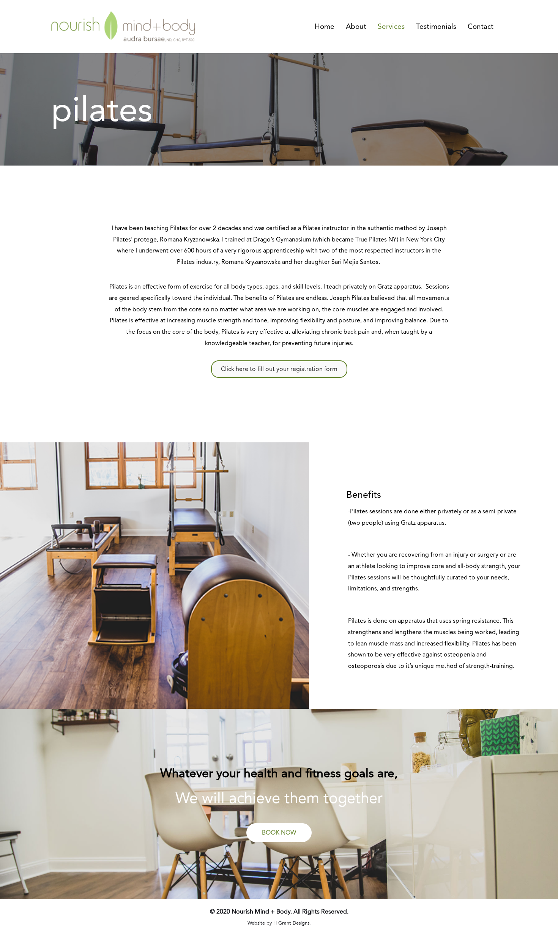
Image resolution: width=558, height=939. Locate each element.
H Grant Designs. (292, 923)
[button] (279, 832)
